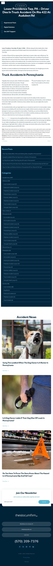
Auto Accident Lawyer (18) (10, 253)
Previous (5, 141)
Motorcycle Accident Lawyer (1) (11, 187)
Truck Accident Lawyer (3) (10, 277)
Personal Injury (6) (8, 267)
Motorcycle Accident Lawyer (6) (11, 224)
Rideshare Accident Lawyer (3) (11, 200)
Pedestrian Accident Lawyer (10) (12, 263)
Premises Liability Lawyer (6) (11, 234)
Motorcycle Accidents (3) (10, 293)
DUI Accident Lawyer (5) (10, 220)
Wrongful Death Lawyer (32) (11, 207)
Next (49, 141)
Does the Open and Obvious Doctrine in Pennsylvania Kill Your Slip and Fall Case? (22, 167)
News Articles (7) (7, 210)
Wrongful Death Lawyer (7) (10, 280)
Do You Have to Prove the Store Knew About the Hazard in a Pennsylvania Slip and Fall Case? (25, 163)
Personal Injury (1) (7, 247)
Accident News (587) (8, 177)
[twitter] (23, 546)
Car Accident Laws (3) (9, 217)
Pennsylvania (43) (7, 214)
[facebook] (19, 546)
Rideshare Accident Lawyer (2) (11, 237)
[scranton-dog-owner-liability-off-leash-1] (26, 375)
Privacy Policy (26, 557)
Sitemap (26, 561)
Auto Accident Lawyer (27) (10, 184)
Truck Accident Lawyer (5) (10, 240)
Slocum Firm (7, 118)
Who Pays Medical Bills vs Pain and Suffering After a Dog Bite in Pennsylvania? (22, 153)
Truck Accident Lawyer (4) (10, 204)
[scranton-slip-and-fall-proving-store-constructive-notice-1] (26, 431)
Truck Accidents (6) (8, 300)
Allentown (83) (6, 180)
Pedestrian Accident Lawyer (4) (11, 190)
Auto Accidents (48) (8, 287)
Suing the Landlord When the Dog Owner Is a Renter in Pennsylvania (19, 157)
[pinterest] (30, 546)
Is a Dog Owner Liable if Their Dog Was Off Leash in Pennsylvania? (19, 160)
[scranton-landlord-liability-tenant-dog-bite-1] (26, 320)
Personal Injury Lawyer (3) (10, 194)
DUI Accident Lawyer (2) (10, 257)
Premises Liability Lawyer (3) (11, 270)
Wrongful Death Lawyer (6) (10, 244)
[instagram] (26, 546)
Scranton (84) (6, 283)
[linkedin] (33, 546)
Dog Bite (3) (7, 290)
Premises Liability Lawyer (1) (11, 197)
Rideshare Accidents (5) (9, 297)
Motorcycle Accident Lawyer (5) (11, 260)
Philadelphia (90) (7, 250)
